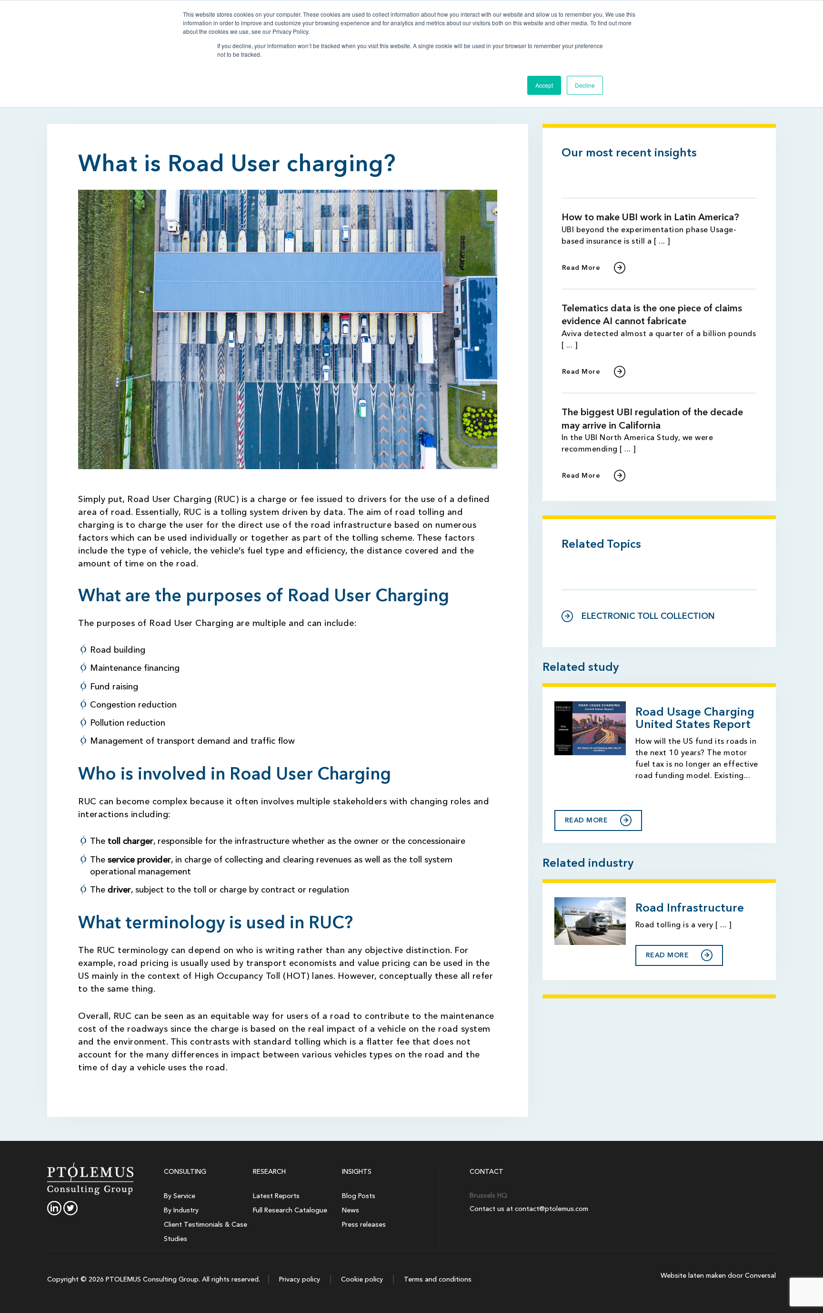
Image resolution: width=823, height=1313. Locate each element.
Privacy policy (298, 1279)
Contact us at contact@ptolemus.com (529, 1208)
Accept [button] (544, 85)
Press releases (364, 1224)
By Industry (181, 1210)
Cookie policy (361, 1279)
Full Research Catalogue (290, 1210)
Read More (581, 267)
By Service (179, 1195)
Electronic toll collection (648, 616)
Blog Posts (358, 1195)
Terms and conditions (437, 1279)
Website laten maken (693, 1275)
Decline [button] (585, 85)
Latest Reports (276, 1195)
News (350, 1210)
